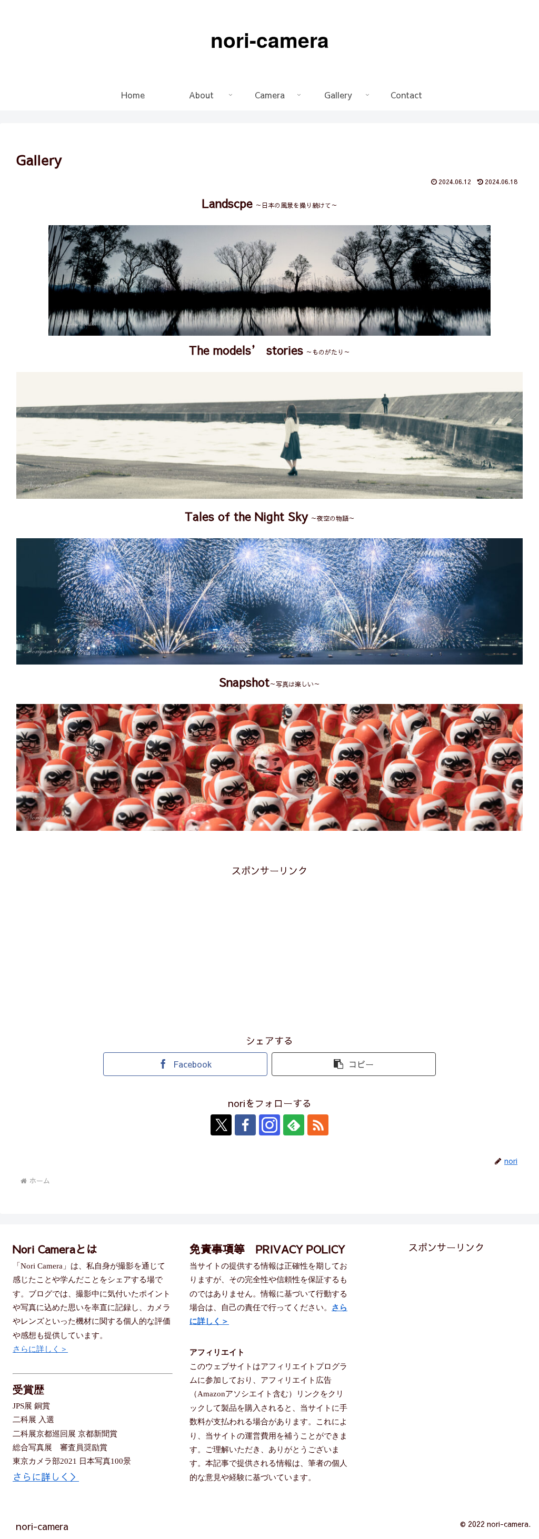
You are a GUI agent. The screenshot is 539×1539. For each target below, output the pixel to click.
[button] (354, 1064)
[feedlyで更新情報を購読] (293, 1124)
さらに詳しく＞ (40, 1349)
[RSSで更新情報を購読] (317, 1124)
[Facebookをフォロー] (245, 1124)
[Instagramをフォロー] (269, 1124)
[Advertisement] (269, 953)
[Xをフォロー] (221, 1124)
